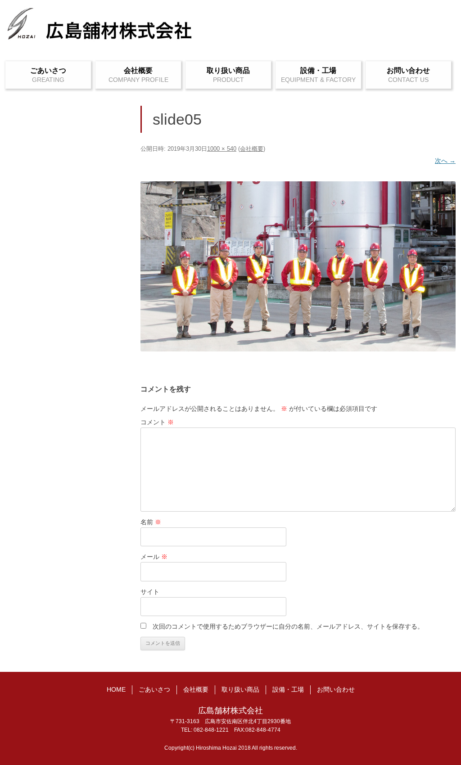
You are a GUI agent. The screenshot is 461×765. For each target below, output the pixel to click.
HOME (116, 689)
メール (153, 556)
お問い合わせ (408, 70)
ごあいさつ (48, 70)
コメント (157, 422)
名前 (150, 522)
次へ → (445, 160)
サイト (149, 591)
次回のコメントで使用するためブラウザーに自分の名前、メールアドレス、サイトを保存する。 (288, 626)
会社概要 (138, 70)
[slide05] (298, 266)
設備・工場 (318, 70)
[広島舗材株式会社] (99, 28)
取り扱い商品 (228, 70)
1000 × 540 (221, 148)
